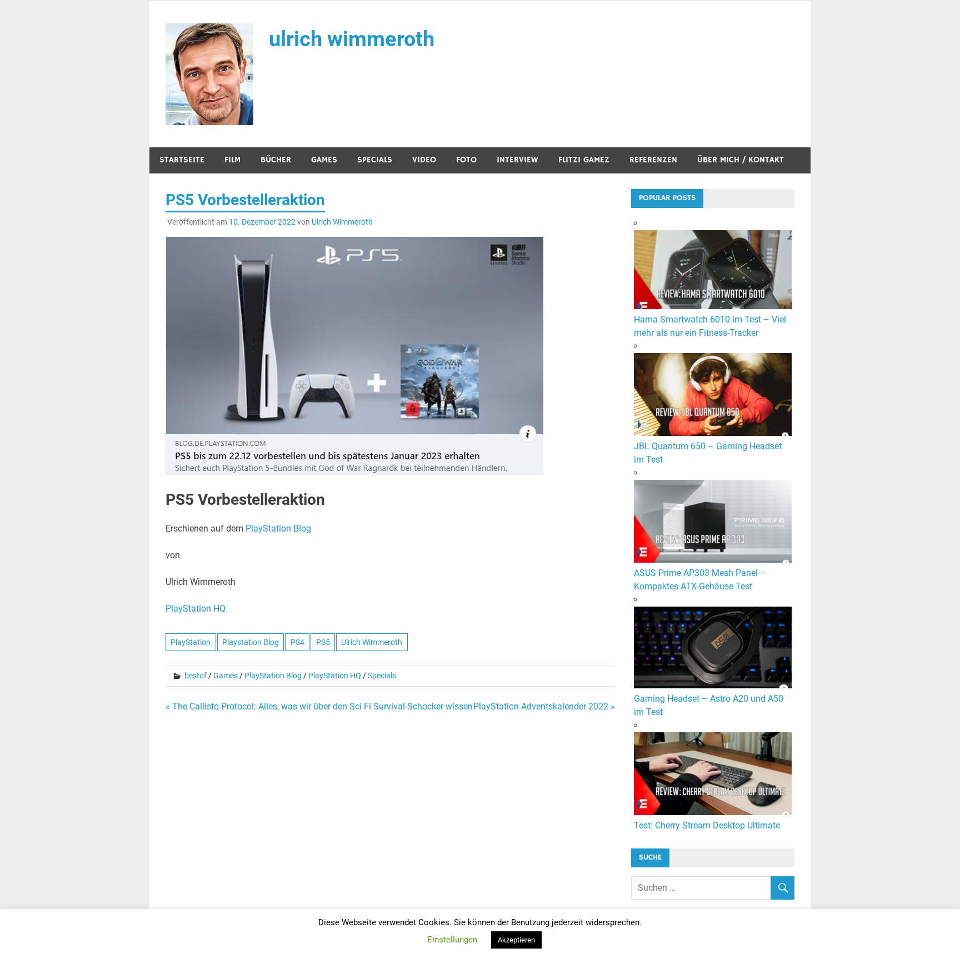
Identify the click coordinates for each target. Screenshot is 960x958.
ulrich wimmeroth (351, 39)
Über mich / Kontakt (740, 160)
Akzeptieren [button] (516, 940)
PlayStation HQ (196, 608)
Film (232, 160)
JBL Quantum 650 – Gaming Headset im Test (708, 453)
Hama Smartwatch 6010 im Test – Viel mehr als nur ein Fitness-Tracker (710, 326)
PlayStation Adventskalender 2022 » (544, 706)
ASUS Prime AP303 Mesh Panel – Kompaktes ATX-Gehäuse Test (700, 580)
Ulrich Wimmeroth (342, 221)
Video (424, 160)
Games (324, 160)
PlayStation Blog (278, 528)
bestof (195, 675)
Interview (517, 160)
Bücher (276, 160)
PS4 (297, 642)
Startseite (181, 160)
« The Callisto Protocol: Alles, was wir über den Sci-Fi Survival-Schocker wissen (319, 706)
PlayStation (191, 642)
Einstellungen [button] (452, 940)
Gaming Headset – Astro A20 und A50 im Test (708, 705)
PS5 (323, 642)
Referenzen (653, 160)
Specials (374, 160)
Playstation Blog (250, 642)
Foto (466, 160)
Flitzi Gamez (583, 160)
